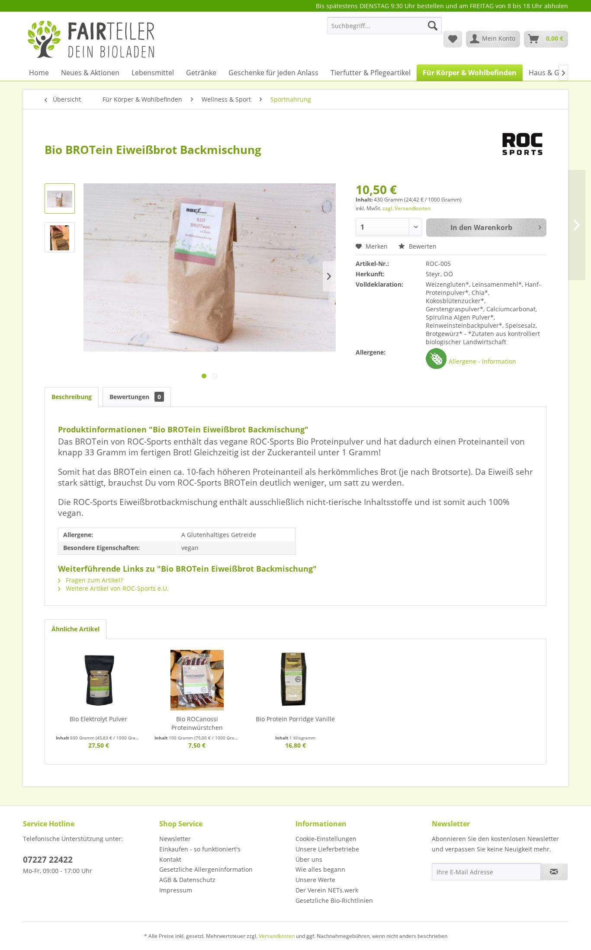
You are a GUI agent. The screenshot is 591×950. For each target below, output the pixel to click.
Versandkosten (277, 936)
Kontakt (170, 859)
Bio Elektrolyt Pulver (98, 719)
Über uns (309, 859)
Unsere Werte (315, 880)
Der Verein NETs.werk (327, 890)
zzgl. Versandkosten (406, 208)
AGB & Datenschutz (187, 880)
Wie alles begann (320, 869)
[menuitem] (384, 29)
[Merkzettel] (452, 39)
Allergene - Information (482, 361)
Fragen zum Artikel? (93, 580)
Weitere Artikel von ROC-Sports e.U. (116, 588)
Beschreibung (71, 397)
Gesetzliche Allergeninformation (206, 869)
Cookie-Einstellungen (326, 839)
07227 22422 (48, 859)
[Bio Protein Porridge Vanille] (295, 680)
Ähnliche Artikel (75, 629)
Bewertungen (135, 397)
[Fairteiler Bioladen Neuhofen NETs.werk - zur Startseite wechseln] (92, 38)
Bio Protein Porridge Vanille (295, 719)
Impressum (175, 890)
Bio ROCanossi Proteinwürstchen (197, 723)
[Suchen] (433, 25)
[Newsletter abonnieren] (554, 871)
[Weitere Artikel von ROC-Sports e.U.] (522, 144)
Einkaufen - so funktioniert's (200, 849)
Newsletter (175, 839)
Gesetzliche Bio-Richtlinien (334, 900)
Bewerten (422, 246)
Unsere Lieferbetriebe (327, 849)
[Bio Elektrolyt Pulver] (98, 680)
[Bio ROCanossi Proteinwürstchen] (197, 680)
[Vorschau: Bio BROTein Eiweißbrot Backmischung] (60, 198)
